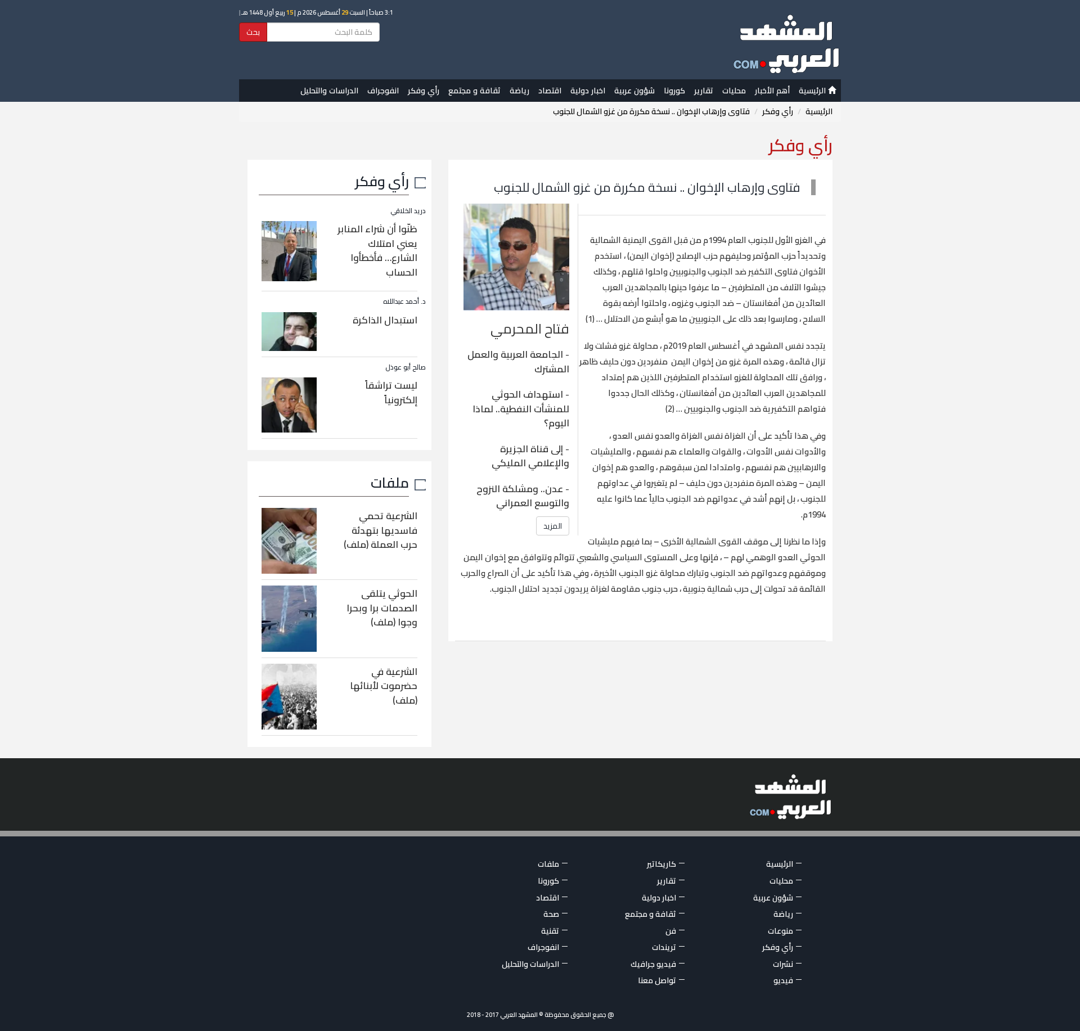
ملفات (390, 482)
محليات (734, 90)
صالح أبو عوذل (405, 367)
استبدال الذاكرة (385, 320)
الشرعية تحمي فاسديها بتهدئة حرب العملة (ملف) (380, 530)
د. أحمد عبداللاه (404, 301)
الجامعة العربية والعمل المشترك (518, 361)
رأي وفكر (423, 90)
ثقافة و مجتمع (474, 90)
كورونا (674, 90)
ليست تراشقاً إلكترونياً (391, 392)
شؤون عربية (634, 90)
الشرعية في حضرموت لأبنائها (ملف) (383, 686)
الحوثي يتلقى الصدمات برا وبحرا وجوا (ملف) (381, 607)
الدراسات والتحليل (329, 90)
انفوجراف (383, 90)
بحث (253, 32)
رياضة (519, 90)
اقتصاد (549, 90)
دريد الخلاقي (408, 210)
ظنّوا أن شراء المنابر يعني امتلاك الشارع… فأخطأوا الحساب (377, 250)
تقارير (703, 90)
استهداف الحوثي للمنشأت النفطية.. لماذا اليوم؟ (520, 408)
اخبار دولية (587, 90)
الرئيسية (813, 90)
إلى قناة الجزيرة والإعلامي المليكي (530, 456)
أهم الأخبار (772, 90)
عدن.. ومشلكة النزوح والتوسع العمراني (522, 496)
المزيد (552, 526)
